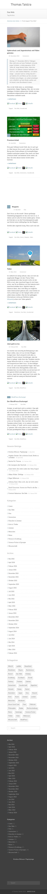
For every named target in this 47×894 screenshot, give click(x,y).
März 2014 (12, 649)
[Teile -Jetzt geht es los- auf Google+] (23, 383)
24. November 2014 (14, 56)
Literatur (11, 528)
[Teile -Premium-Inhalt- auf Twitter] (19, 168)
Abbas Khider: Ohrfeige (16, 474)
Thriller (10, 716)
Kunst (17, 697)
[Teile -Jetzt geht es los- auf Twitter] (19, 383)
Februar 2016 (13, 566)
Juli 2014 (11, 635)
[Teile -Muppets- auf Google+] (23, 232)
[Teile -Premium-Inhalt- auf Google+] (23, 168)
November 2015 (13, 577)
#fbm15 (10, 666)
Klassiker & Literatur (15, 521)
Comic (11, 506)
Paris (24, 704)
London (33, 697)
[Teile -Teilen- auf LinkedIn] (29, 307)
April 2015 (12, 602)
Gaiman (28, 681)
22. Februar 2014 (13, 347)
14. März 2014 (12, 272)
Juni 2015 (12, 595)
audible (19, 666)
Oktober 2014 (13, 624)
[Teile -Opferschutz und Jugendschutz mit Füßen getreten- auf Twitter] (19, 103)
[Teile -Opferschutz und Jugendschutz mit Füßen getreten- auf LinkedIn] (29, 103)
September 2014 (14, 628)
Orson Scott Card (13, 704)
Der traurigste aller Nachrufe (17, 465)
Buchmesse (30, 670)
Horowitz (11, 689)
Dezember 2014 (13, 617)
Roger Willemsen (14, 478)
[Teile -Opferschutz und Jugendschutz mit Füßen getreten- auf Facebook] (11, 103)
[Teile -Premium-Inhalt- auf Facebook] (11, 168)
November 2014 (13, 620)
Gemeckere (26, 56)
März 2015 (12, 606)
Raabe (21, 708)
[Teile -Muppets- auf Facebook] (11, 232)
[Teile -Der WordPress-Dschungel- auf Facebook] (11, 434)
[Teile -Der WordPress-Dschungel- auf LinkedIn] (29, 434)
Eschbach (21, 677)
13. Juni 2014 (12, 143)
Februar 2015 (13, 609)
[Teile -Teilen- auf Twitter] (19, 307)
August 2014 (13, 631)
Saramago (18, 712)
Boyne (21, 670)
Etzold (30, 677)
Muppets (15, 207)
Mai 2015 (11, 599)
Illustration (11, 693)
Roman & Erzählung (15, 539)
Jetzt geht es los (13, 344)
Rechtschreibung (32, 708)
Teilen (9, 269)
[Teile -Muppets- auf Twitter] (19, 232)
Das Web (16, 108)
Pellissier (33, 704)
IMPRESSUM (31, 891)
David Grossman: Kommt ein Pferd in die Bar (23, 487)
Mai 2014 (11, 642)
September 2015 (14, 584)
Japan (20, 693)
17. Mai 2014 (17, 209)
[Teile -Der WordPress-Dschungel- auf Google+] (23, 434)
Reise (10, 535)
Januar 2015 (12, 613)
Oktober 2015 (13, 580)
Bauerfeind (28, 666)
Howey (19, 689)
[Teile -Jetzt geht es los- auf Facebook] (11, 383)
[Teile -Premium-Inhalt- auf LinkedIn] (29, 168)
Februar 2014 (13, 653)
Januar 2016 (12, 570)
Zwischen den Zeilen (13, 21)
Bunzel (10, 674)
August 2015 (13, 588)
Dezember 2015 (13, 573)
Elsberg (28, 674)
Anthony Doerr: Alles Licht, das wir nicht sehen (23, 482)
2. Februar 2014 (13, 404)
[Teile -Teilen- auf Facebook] (11, 307)
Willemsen (26, 716)
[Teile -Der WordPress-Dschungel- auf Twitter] (19, 434)
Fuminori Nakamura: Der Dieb (18, 493)
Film (25, 209)
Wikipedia (10, 299)
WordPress (23, 388)
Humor (22, 237)
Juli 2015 (11, 591)
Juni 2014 (12, 638)
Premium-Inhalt (13, 140)
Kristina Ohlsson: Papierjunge (18, 452)
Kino (27, 693)
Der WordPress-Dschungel (17, 401)
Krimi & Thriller (13, 524)
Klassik (34, 693)
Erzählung (11, 677)
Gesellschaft (23, 108)
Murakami (21, 700)
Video (31, 237)
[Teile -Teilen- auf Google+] (23, 307)
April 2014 (12, 646)
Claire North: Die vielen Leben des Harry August (24, 469)
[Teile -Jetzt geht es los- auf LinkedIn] (29, 383)
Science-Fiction (30, 712)
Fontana (19, 681)
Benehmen (17, 312)
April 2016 (12, 562)
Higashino (34, 685)
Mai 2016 (11, 559)
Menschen (12, 531)
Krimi (9, 697)
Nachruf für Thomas (15, 461)
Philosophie (12, 708)
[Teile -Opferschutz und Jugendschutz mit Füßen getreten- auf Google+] (23, 103)
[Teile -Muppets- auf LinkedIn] (29, 232)
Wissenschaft (13, 546)
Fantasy (10, 681)
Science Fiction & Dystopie (17, 542)
